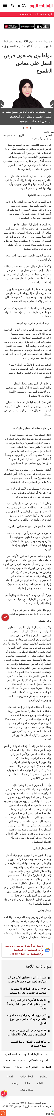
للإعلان (18, 1066)
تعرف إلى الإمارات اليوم (37, 1054)
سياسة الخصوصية (16, 1060)
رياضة (15, 1083)
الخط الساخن (26, 1076)
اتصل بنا (46, 1066)
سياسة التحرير (12, 1054)
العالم (40, 1083)
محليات (43, 1076)
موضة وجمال (27, 1089)
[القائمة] (12, 5)
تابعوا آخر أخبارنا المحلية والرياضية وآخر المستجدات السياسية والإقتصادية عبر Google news (24, 949)
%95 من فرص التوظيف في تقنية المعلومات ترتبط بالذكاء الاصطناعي (27, 1032)
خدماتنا (7, 1066)
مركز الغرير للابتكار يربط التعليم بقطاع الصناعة (28, 1043)
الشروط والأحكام (38, 1060)
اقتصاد (9, 1076)
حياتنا (27, 1083)
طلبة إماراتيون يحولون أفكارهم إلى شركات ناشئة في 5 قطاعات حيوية (27, 979)
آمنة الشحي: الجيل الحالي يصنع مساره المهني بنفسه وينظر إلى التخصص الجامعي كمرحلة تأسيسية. (27, 116)
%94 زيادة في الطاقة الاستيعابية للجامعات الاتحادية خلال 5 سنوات (28, 990)
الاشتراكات (32, 1066)
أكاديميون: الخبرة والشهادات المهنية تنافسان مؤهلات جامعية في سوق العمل (26, 1019)
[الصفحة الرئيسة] (40, 4)
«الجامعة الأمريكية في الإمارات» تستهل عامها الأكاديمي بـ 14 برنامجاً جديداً (26, 1004)
